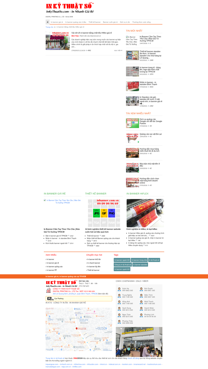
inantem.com (127, 364)
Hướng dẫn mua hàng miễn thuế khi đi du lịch (149, 150)
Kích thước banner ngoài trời (57, 243)
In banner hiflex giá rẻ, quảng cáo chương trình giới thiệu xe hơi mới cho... (146, 234)
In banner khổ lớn (94, 259)
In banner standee (140, 264)
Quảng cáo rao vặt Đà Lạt (151, 134)
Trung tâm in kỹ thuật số (55, 358)
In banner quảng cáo (54, 266)
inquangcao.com (52, 364)
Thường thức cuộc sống (141, 22)
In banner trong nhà (139, 260)
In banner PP (51, 270)
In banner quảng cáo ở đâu (75, 22)
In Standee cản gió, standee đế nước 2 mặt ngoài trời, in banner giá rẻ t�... (151, 100)
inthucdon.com (92, 364)
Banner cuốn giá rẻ (110, 22)
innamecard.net (140, 364)
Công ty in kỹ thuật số (123, 264)
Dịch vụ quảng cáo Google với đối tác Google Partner (151, 121)
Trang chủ (49, 27)
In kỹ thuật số (154, 260)
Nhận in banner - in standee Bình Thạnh (148, 83)
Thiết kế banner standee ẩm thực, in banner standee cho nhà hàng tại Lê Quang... (150, 54)
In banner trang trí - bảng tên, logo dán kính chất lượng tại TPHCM (150, 69)
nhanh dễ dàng (133, 358)
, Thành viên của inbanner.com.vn (86, 36)
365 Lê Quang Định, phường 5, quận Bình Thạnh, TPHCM (75, 293)
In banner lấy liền (94, 266)
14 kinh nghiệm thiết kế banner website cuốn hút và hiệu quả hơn (103, 230)
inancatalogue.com (53, 366)
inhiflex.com (76, 366)
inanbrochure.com (154, 364)
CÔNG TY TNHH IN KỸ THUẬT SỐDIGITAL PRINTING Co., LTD (66, 290)
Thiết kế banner (95, 22)
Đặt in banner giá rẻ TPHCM (57, 236)
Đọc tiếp (117, 50)
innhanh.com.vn (66, 364)
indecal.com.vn (114, 364)
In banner (50, 259)
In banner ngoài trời (122, 260)
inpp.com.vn (66, 366)
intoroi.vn (103, 364)
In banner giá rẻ (57, 22)
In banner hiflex (137, 193)
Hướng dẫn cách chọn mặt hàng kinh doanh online (149, 181)
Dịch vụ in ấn (125, 22)
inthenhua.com (79, 364)
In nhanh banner (93, 263)
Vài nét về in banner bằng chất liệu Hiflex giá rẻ (92, 33)
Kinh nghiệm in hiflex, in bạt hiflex (142, 229)
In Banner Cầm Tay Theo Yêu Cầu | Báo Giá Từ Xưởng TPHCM (150, 39)
